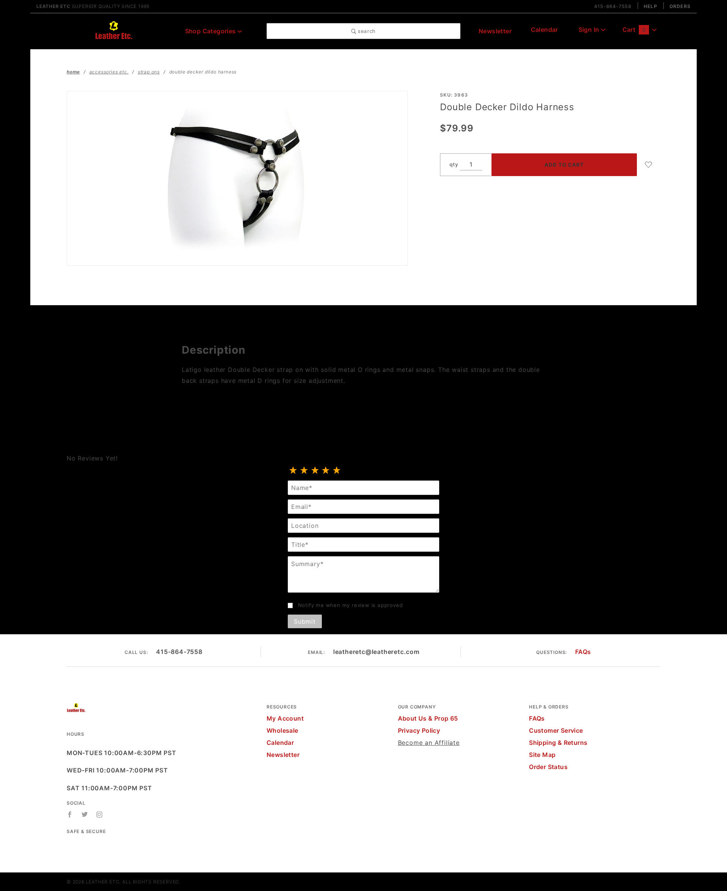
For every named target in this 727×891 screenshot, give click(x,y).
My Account (285, 718)
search (366, 31)
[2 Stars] (304, 470)
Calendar (544, 29)
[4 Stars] (325, 470)
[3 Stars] (315, 470)
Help (650, 6)
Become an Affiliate (429, 742)
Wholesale (282, 730)
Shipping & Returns (558, 742)
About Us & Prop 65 (428, 718)
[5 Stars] (336, 470)
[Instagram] (99, 814)
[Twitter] (84, 814)
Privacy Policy (419, 730)
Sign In (590, 29)
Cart (634, 29)
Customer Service (556, 730)
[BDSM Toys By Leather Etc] (114, 30)
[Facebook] (70, 814)
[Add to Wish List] (648, 164)
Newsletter (495, 31)
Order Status (548, 767)
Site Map (542, 754)
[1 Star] (293, 470)
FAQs (583, 651)
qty (453, 164)
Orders (680, 6)
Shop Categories (211, 31)
